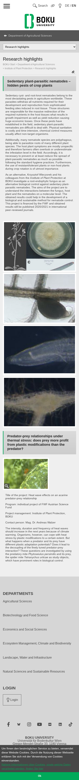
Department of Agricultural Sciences (30, 35)
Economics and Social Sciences (25, 629)
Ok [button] (39, 776)
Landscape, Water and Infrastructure (27, 657)
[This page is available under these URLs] (73, 72)
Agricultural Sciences (17, 601)
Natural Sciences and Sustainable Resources (34, 671)
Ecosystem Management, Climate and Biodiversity (37, 643)
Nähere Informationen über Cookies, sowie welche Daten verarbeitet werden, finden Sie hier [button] (36, 766)
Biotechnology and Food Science (25, 615)
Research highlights (45, 68)
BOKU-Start (9, 64)
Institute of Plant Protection (18, 68)
